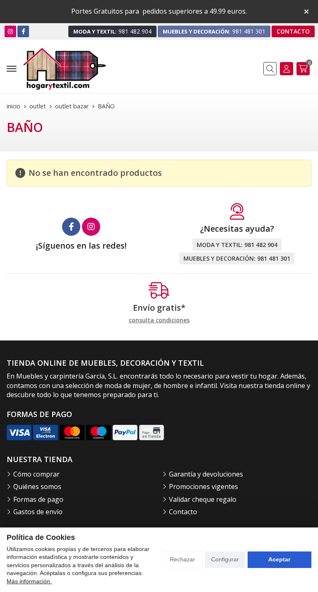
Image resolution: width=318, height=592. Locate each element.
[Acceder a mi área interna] (286, 68)
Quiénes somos (37, 486)
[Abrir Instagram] (10, 31)
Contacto (183, 511)
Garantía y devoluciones (206, 474)
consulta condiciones (159, 320)
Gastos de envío (38, 511)
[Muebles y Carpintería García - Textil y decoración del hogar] (64, 69)
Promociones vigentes (203, 486)
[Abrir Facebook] (23, 31)
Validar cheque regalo (202, 499)
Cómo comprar (36, 474)
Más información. (29, 581)
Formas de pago (38, 499)
